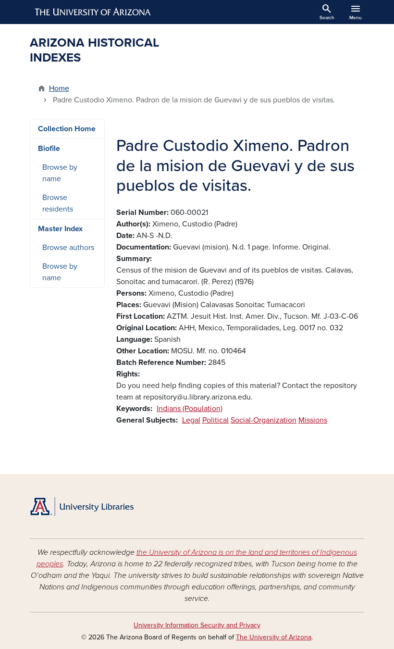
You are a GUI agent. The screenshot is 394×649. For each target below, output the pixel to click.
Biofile (49, 148)
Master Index (60, 229)
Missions (312, 420)
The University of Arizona (273, 637)
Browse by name (59, 173)
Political (215, 420)
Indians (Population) (189, 408)
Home (59, 88)
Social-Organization (263, 420)
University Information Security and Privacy (197, 625)
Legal (191, 420)
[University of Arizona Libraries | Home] (82, 506)
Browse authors (68, 247)
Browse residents (57, 203)
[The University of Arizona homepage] (93, 12)
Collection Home (67, 129)
